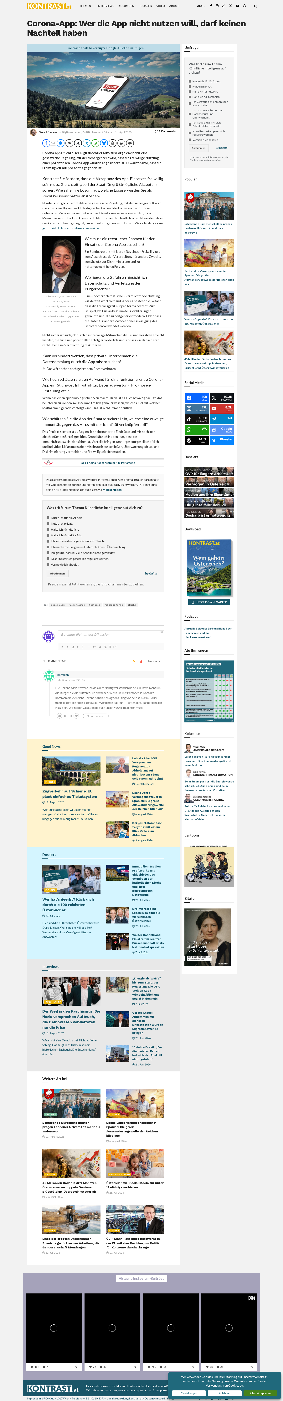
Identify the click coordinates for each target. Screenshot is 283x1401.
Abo (200, 6)
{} (110, 646)
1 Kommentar (167, 131)
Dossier (146, 6)
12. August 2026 (144, 783)
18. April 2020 (123, 132)
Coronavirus (77, 604)
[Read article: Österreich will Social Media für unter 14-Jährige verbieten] (135, 1163)
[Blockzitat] (94, 647)
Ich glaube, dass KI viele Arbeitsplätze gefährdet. (83, 552)
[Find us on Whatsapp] (244, 6)
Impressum (34, 1398)
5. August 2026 (54, 1196)
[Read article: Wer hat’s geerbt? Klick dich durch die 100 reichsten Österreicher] (71, 879)
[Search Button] (255, 6)
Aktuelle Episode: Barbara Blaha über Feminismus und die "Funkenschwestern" (208, 633)
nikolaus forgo (114, 604)
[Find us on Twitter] (230, 6)
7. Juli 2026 (141, 952)
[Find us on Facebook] (211, 6)
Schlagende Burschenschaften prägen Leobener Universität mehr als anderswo (71, 1127)
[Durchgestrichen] (78, 647)
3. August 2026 (144, 840)
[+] (115, 646)
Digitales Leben (71, 132)
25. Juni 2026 (143, 1038)
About (174, 6)
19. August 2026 (54, 802)
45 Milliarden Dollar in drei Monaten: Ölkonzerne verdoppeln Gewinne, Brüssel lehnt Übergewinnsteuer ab (69, 1187)
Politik (86, 132)
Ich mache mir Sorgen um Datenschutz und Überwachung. (88, 547)
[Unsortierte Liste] (89, 647)
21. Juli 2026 (142, 900)
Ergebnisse (151, 573)
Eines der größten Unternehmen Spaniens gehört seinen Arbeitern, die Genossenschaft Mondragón (70, 1243)
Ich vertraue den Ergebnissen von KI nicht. (78, 541)
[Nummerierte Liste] (83, 647)
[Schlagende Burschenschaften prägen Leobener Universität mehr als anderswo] (209, 205)
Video (160, 6)
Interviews (105, 6)
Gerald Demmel (48, 132)
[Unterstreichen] (72, 647)
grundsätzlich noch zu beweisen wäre (70, 228)
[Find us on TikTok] (223, 6)
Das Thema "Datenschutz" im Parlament (108, 462)
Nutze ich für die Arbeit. (66, 517)
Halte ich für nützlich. (65, 529)
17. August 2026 (54, 1136)
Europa (50, 782)
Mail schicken (112, 489)
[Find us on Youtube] (237, 6)
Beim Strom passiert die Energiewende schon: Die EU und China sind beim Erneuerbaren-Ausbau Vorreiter (209, 786)
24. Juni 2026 (143, 1064)
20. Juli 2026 (142, 926)
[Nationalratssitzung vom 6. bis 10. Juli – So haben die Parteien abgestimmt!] (209, 691)
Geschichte (53, 1002)
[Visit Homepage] (49, 6)
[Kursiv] (67, 647)
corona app (58, 604)
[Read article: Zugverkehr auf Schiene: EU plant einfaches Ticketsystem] (71, 771)
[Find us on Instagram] (217, 6)
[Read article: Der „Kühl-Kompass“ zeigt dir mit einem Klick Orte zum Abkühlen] (117, 829)
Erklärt (50, 1114)
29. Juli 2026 (52, 915)
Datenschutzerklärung (159, 1398)
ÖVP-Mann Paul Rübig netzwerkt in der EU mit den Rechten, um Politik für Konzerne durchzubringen (133, 1243)
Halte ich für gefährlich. (66, 535)
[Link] (105, 647)
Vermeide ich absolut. (65, 564)
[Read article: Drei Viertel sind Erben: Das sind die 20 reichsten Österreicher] (117, 915)
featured (94, 604)
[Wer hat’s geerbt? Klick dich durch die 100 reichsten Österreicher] (209, 303)
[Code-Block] (99, 647)
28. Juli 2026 (116, 1192)
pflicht (132, 604)
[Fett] (62, 647)
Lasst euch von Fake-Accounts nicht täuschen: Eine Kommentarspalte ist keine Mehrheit (207, 761)
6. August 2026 (144, 814)
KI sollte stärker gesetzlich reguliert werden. (80, 558)
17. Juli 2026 (116, 1252)
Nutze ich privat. (62, 523)
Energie (50, 1174)
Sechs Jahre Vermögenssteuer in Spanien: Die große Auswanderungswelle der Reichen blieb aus (148, 801)
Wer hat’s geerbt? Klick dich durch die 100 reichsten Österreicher (68, 904)
